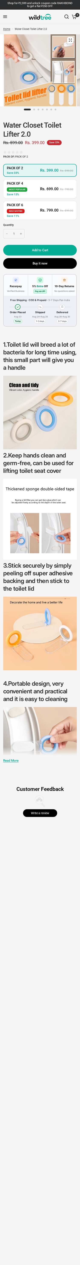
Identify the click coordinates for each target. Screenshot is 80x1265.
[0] (73, 17)
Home (6, 29)
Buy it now (40, 263)
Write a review (40, 813)
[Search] (66, 17)
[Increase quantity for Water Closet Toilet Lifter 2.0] (20, 233)
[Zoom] (70, 40)
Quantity (8, 224)
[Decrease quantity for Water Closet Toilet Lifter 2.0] (6, 233)
